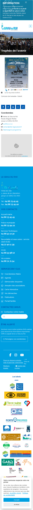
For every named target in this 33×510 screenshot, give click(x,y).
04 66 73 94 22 (8, 225)
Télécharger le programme (12, 130)
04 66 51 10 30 (7, 234)
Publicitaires (25, 156)
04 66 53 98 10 (8, 253)
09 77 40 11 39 (7, 244)
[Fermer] (25, 2)
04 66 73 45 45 (11, 201)
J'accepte (16, 500)
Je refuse (16, 504)
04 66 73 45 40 (12, 204)
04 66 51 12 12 (7, 124)
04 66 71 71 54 (7, 261)
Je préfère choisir (15, 493)
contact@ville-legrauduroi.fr (12, 127)
